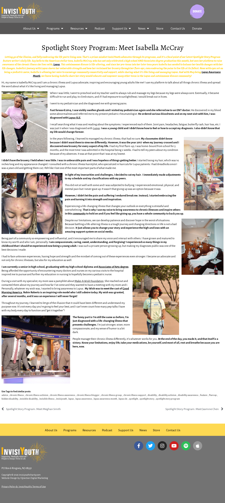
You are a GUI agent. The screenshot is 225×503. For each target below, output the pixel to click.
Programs (53, 28)
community (79, 213)
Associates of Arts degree (113, 266)
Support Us (119, 28)
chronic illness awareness (62, 395)
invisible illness (46, 399)
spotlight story (147, 399)
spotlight (133, 399)
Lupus (56, 64)
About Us (29, 28)
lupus (71, 399)
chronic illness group (111, 395)
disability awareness (188, 395)
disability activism (167, 395)
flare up (213, 395)
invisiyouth (61, 399)
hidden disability (10, 399)
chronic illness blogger (88, 395)
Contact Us (178, 28)
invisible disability (29, 399)
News (141, 28)
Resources (77, 28)
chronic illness (17, 395)
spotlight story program (168, 399)
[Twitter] (150, 445)
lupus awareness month (105, 399)
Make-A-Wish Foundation (89, 281)
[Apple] (197, 445)
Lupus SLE (74, 117)
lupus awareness (83, 399)
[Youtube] (174, 445)
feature (203, 395)
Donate (197, 28)
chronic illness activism (36, 395)
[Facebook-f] (138, 445)
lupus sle (123, 399)
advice (5, 395)
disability (152, 395)
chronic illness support (134, 395)
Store (159, 28)
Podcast (100, 28)
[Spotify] (185, 445)
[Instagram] (162, 445)
